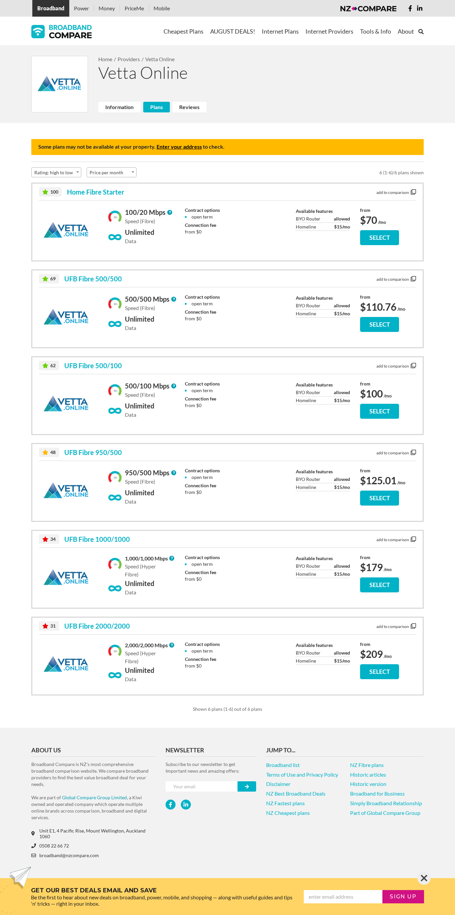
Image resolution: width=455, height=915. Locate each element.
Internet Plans (280, 31)
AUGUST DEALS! (232, 31)
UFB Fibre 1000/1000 (97, 539)
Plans (156, 107)
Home (105, 59)
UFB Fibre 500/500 (93, 279)
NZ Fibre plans (367, 765)
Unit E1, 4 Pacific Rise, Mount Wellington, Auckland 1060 (92, 833)
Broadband (50, 8)
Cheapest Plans (184, 31)
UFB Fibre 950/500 (93, 452)
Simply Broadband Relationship (386, 803)
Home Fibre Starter (95, 192)
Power (81, 8)
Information (119, 107)
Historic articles (368, 774)
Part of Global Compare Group (385, 813)
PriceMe (134, 8)
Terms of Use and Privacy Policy (302, 774)
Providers (129, 59)
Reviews (189, 107)
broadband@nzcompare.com (69, 855)
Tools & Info (375, 31)
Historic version (368, 784)
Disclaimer (278, 784)
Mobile (162, 8)
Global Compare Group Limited (94, 797)
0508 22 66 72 (54, 845)
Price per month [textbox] (106, 172)
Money (107, 8)
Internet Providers (329, 31)
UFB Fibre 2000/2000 (97, 626)
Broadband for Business (377, 793)
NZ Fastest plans (285, 803)
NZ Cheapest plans (288, 813)
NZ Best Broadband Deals (295, 793)
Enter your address (179, 146)
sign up (403, 896)
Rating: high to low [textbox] (53, 172)
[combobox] (56, 172)
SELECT (379, 237)
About (406, 31)
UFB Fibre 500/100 (93, 366)
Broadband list (283, 765)
